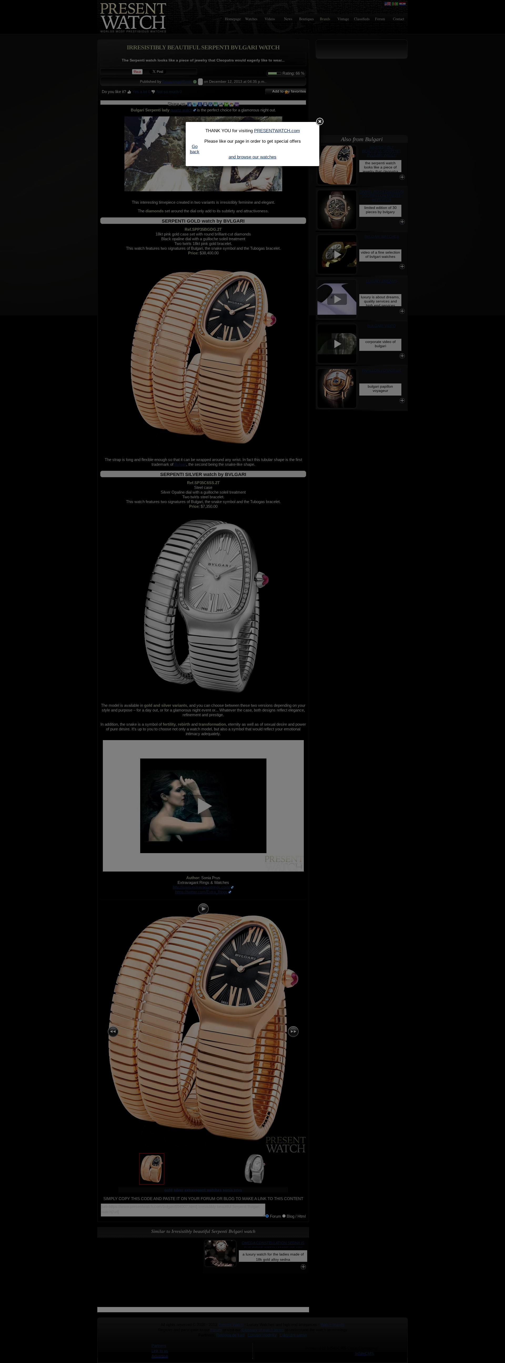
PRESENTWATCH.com (277, 130)
